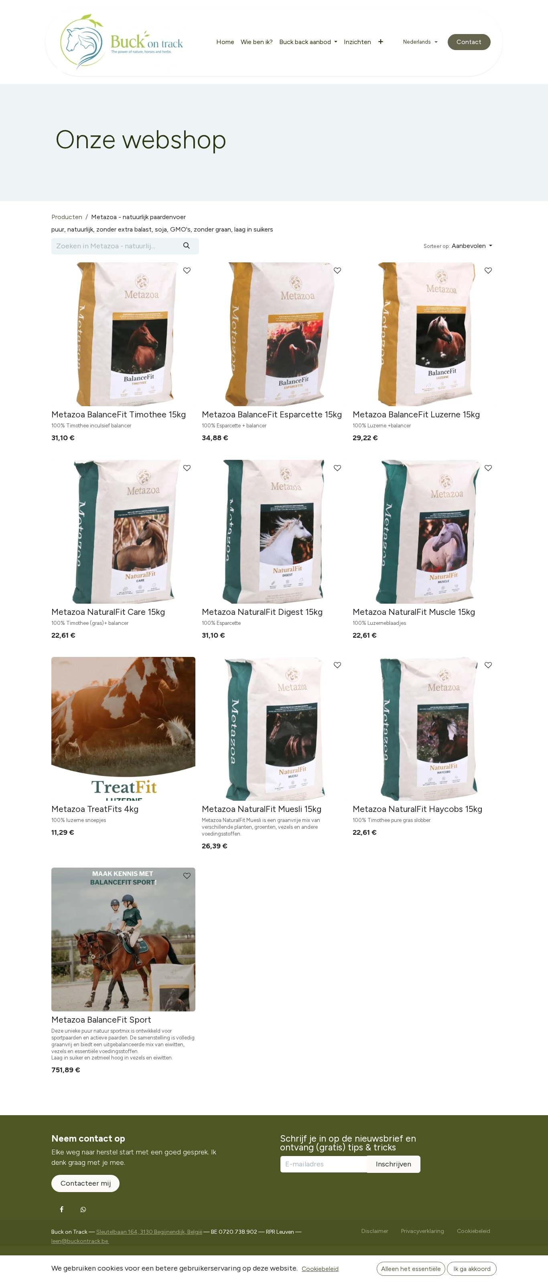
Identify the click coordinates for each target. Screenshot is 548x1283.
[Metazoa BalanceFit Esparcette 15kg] (274, 334)
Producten (66, 217)
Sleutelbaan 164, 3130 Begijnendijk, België (149, 1232)
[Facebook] (61, 1209)
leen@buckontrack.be (80, 1241)
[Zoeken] (187, 246)
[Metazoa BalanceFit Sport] (123, 939)
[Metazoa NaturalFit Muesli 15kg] (274, 729)
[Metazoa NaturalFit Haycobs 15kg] (425, 729)
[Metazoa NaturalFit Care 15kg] (123, 532)
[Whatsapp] (83, 1209)
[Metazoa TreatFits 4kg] (123, 729)
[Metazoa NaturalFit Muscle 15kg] (425, 532)
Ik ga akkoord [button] (472, 1269)
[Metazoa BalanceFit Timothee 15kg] (123, 334)
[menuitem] (225, 42)
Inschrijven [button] (393, 1164)
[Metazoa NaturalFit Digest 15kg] (274, 532)
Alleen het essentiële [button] (411, 1269)
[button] (458, 246)
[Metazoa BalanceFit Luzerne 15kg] (425, 334)
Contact (469, 42)
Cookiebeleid (320, 1269)
